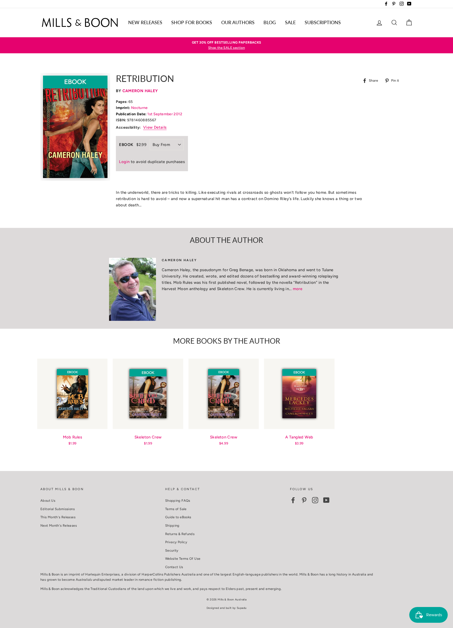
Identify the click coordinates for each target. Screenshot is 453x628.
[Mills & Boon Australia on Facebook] (293, 500)
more (298, 288)
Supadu (241, 608)
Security (172, 550)
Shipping (172, 525)
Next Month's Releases (58, 525)
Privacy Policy (176, 542)
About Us (47, 501)
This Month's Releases (58, 517)
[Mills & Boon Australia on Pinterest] (304, 500)
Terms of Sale (176, 509)
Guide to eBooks (178, 517)
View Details (155, 127)
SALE (290, 22)
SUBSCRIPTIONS (323, 22)
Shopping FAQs (177, 501)
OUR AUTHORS (238, 22)
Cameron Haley (140, 90)
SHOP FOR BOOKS (191, 22)
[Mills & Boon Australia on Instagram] (315, 500)
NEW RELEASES (145, 22)
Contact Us (174, 567)
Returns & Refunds (180, 534)
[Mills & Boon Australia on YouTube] (326, 500)
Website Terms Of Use (183, 559)
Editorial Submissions (57, 509)
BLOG (269, 22)
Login (124, 161)
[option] (226, 45)
